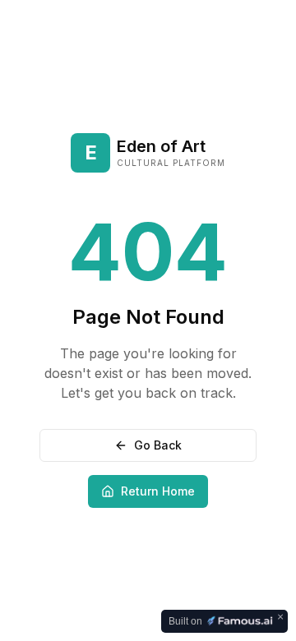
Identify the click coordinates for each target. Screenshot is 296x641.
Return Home (158, 491)
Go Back (158, 445)
